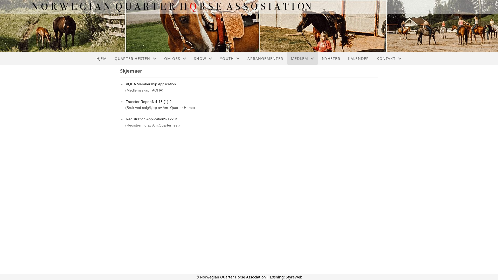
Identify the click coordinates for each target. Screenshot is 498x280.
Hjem (101, 58)
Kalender (358, 58)
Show (200, 58)
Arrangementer (265, 58)
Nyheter (331, 58)
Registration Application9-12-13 (151, 119)
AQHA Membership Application (151, 84)
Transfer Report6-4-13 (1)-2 (149, 102)
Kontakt (386, 58)
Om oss (172, 58)
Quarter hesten (132, 58)
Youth (227, 58)
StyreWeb (294, 277)
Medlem (299, 58)
